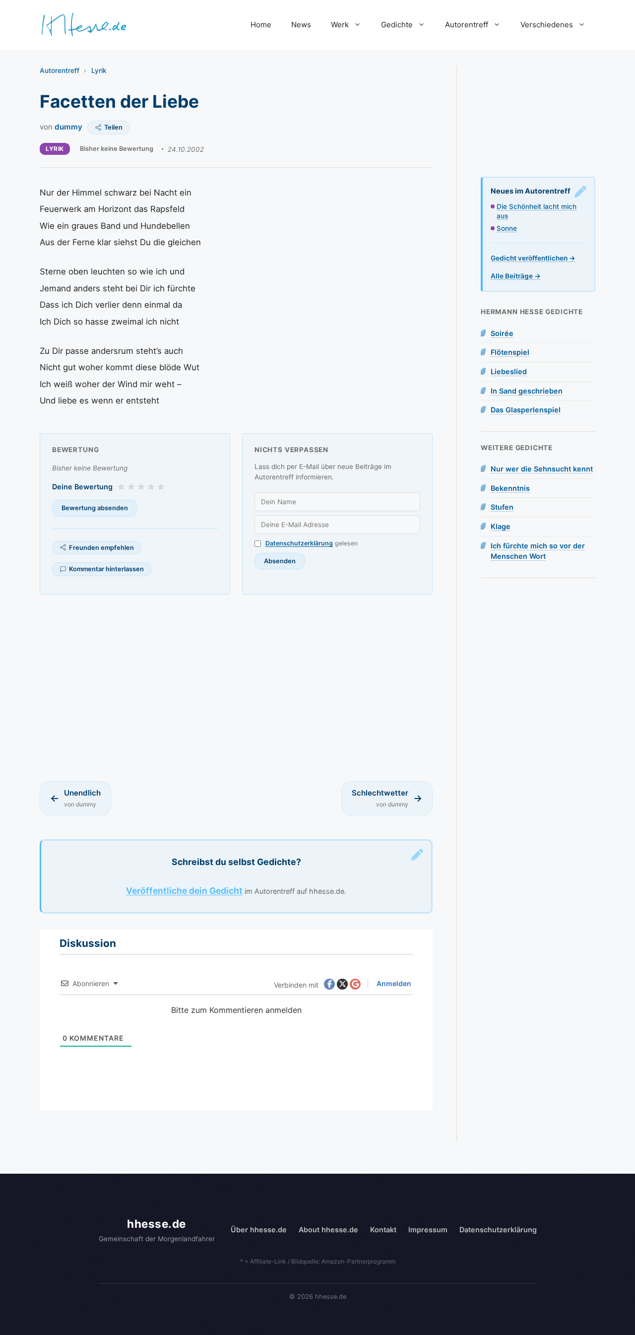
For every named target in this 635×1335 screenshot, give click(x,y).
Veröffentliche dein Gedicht (184, 890)
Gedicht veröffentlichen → (533, 258)
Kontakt (383, 1229)
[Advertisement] (236, 687)
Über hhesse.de (259, 1229)
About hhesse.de (328, 1229)
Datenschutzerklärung (299, 543)
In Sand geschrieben (527, 391)
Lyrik (99, 70)
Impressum (427, 1229)
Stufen (502, 507)
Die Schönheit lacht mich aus (536, 211)
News (301, 24)
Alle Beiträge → (516, 276)
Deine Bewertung (82, 486)
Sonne (507, 228)
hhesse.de (156, 1223)
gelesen (311, 543)
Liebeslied (509, 371)
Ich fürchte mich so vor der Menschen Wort (538, 551)
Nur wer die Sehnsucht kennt (542, 469)
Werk (340, 24)
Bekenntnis (510, 488)
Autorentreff (466, 24)
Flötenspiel (510, 352)
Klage (500, 526)
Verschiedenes (546, 24)
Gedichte (397, 24)
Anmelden (393, 983)
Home (261, 24)
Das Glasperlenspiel (526, 409)
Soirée (502, 333)
